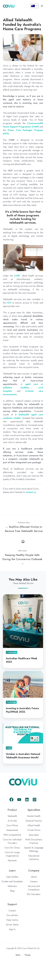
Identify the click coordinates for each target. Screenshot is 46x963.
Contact (12, 910)
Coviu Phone (12, 825)
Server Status (12, 924)
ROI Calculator (34, 894)
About (34, 876)
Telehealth (12, 816)
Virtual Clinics (33, 830)
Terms (17, 955)
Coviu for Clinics (12, 847)
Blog (12, 890)
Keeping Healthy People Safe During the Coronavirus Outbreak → (22, 559)
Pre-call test (12, 915)
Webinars (12, 886)
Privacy (28, 955)
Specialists (34, 835)
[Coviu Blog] (23, 541)
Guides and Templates (12, 881)
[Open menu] (42, 6)
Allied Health (34, 825)
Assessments (12, 830)
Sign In (12, 929)
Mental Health (33, 816)
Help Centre (12, 920)
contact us (31, 492)
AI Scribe (12, 820)
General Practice (34, 820)
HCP (9, 302)
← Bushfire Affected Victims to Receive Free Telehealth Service (24, 529)
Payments (12, 860)
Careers (34, 881)
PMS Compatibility (12, 835)
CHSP (17, 275)
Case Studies (12, 876)
